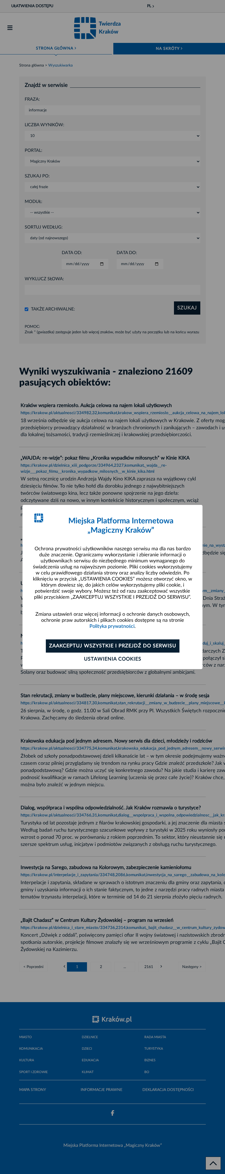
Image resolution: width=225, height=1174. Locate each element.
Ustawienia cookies (112, 659)
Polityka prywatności (111, 626)
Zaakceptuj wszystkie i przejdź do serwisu (112, 646)
